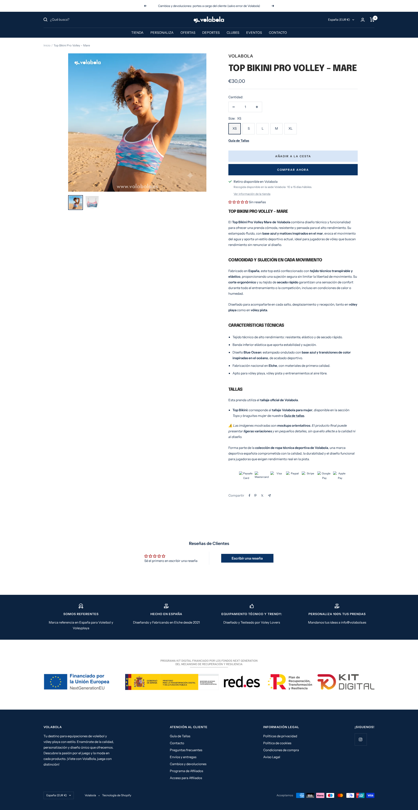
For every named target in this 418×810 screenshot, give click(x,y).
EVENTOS (254, 32)
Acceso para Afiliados (186, 778)
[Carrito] (372, 19)
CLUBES (233, 32)
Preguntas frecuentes (186, 750)
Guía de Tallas (180, 736)
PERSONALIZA (162, 32)
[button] (238, 202)
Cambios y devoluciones (188, 764)
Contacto (177, 743)
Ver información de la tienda (252, 194)
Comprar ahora (293, 169)
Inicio (47, 45)
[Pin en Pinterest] (255, 495)
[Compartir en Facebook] (249, 495)
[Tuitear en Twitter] (262, 495)
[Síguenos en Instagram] (361, 739)
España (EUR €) (339, 20)
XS (235, 128)
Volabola (240, 56)
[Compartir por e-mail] (269, 495)
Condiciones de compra (281, 750)
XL (290, 128)
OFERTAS (187, 32)
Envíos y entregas (183, 757)
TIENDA (137, 32)
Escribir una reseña (247, 558)
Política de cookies (277, 743)
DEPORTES (211, 32)
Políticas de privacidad (280, 736)
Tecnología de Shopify (116, 795)
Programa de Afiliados (186, 771)
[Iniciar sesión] (363, 20)
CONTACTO (278, 32)
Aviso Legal (271, 757)
